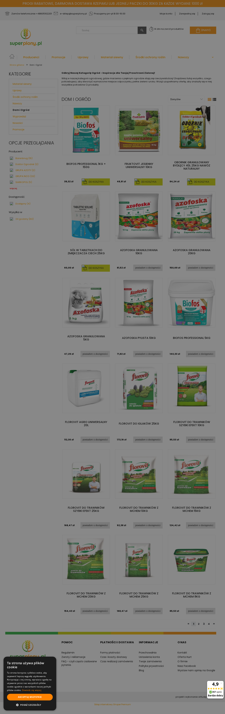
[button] (30, 705)
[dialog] (30, 683)
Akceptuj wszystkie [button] (30, 697)
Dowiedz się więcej (31, 690)
